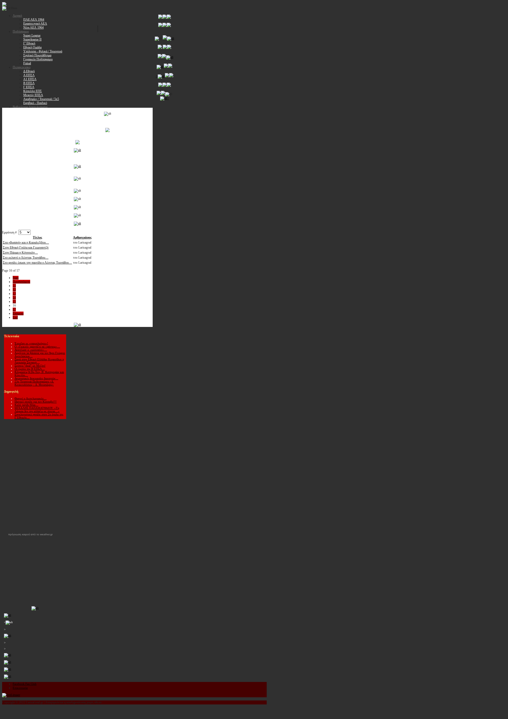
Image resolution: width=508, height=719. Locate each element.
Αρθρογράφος (82, 237)
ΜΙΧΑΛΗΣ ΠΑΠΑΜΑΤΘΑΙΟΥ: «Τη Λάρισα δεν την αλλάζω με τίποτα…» (37, 409)
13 (14, 293)
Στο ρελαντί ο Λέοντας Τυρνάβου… (25, 257)
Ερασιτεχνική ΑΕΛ (35, 23)
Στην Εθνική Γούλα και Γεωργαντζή (25, 247)
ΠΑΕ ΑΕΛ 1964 (33, 19)
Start (16, 278)
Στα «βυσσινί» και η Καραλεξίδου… (26, 242)
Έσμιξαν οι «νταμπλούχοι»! (31, 343)
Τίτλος (37, 237)
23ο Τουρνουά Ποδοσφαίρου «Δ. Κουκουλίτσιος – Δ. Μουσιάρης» (34, 383)
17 (14, 309)
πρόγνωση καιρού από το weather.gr (30, 534)
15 (14, 301)
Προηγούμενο (21, 282)
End (15, 317)
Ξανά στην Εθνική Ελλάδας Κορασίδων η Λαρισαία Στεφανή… (39, 361)
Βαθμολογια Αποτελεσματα (30, 107)
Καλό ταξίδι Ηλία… (26, 404)
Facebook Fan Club (25, 683)
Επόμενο (18, 313)
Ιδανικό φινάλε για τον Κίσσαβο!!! (36, 401)
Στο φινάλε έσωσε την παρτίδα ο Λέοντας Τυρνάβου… (37, 262)
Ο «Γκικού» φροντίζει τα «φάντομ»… (37, 346)
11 (14, 285)
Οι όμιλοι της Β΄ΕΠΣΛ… (30, 368)
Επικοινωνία (20, 687)
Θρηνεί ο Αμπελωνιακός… (31, 398)
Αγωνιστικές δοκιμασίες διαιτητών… (36, 378)
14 (14, 297)
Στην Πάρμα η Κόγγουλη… (20, 252)
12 (14, 289)
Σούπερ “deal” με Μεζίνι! (30, 365)
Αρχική (17, 15)
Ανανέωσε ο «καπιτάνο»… (31, 349)
